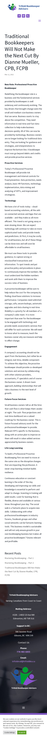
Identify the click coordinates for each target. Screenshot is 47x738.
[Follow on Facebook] (19, 16)
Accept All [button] (22, 732)
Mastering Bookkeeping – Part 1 (19, 558)
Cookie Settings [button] (9, 732)
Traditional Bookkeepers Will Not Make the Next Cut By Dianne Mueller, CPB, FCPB (22, 571)
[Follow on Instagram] (23, 16)
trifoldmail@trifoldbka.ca (23, 661)
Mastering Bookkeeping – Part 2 (19, 562)
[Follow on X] (28, 16)
